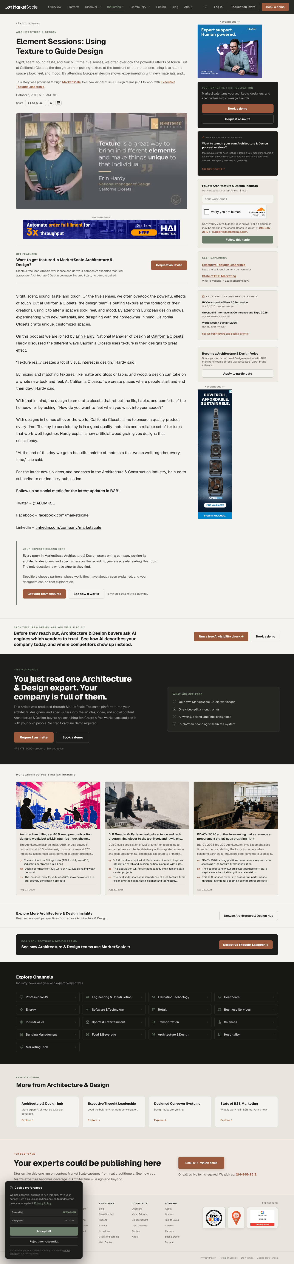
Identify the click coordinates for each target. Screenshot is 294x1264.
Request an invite (243, 7)
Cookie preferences (267, 1257)
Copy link (37, 103)
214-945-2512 (246, 1174)
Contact (169, 1214)
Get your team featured (44, 594)
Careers (169, 1225)
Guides (136, 1231)
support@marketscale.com (229, 232)
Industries (114, 7)
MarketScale (71, 82)
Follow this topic (238, 240)
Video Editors (139, 1214)
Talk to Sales (172, 1219)
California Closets (60, 303)
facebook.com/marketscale (63, 515)
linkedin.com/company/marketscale (68, 527)
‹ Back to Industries (28, 23)
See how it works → (213, 168)
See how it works (86, 594)
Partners (169, 1231)
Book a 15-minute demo (201, 1163)
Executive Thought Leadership (224, 265)
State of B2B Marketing (219, 276)
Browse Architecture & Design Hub (248, 916)
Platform (73, 7)
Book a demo (237, 108)
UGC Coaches (139, 1225)
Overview (54, 7)
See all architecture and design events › (225, 333)
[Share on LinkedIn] (59, 103)
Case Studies (106, 1214)
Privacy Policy (208, 1257)
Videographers (140, 1219)
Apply (135, 1236)
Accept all (44, 1231)
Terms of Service (228, 1257)
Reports (103, 1219)
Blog (175, 7)
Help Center (105, 1242)
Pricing (161, 7)
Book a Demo (172, 1236)
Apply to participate (237, 373)
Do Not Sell (247, 1257)
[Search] (206, 6)
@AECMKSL (44, 503)
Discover (91, 7)
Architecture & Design (36, 32)
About (188, 7)
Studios (103, 1225)
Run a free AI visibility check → (221, 636)
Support (169, 1242)
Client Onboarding (109, 1236)
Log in (218, 7)
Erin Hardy (85, 336)
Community (138, 7)
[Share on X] (51, 103)
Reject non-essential (44, 1241)
